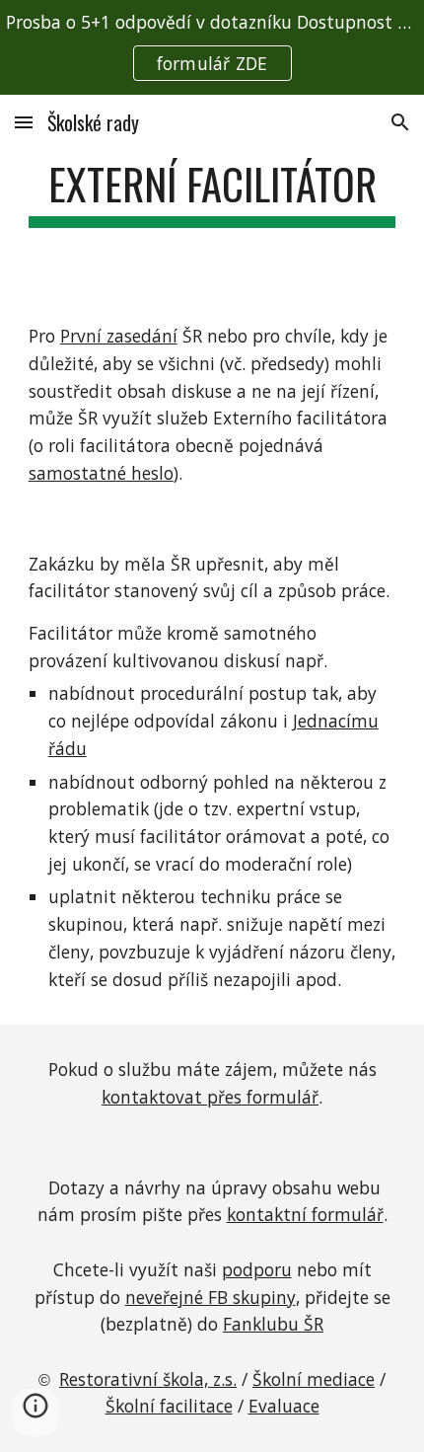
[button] (23, 122)
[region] (212, 47)
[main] (212, 193)
